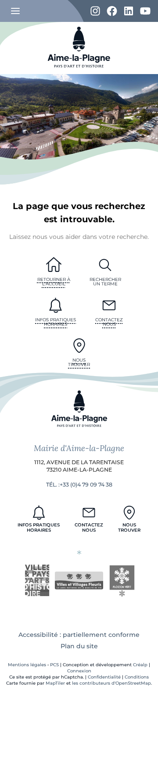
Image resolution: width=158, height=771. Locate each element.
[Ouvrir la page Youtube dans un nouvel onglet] (145, 11)
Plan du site (79, 646)
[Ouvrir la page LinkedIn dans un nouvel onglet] (128, 11)
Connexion (79, 671)
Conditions (137, 677)
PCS (54, 665)
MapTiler (55, 683)
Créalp (140, 665)
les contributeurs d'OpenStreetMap (111, 683)
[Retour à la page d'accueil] (79, 72)
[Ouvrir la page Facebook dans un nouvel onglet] (112, 11)
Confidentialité (104, 677)
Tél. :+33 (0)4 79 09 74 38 (79, 484)
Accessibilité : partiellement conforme (79, 635)
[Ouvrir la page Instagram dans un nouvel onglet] (95, 11)
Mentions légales (27, 665)
